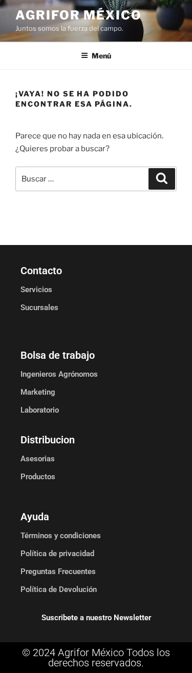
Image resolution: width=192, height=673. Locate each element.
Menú (101, 55)
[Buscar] (161, 179)
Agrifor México (78, 15)
